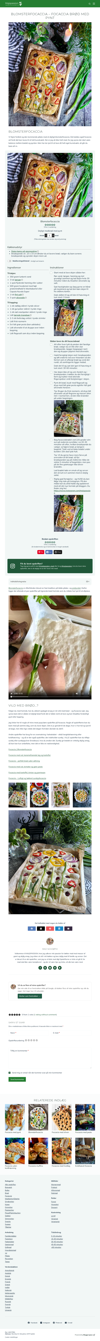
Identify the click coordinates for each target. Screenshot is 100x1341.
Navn (13, 1033)
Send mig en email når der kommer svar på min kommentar (37, 1073)
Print (59, 552)
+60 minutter (56, 1247)
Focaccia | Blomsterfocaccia (20, 749)
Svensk (8, 1304)
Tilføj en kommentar (19, 1051)
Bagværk (8, 1187)
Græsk (7, 1285)
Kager (7, 1204)
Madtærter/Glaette (12, 1199)
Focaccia (8, 1196)
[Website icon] (45, 968)
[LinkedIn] (59, 928)
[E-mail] (68, 928)
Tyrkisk (7, 1307)
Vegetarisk (55, 1222)
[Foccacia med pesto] (85, 1117)
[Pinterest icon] (55, 968)
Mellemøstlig (10, 1293)
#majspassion (67, 566)
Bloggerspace (88, 1335)
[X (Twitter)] (41, 928)
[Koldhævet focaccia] (85, 1151)
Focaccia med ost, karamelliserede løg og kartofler (30, 755)
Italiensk (8, 1290)
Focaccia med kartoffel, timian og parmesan (27, 772)
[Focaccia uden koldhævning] (15, 1151)
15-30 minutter (57, 1239)
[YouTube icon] (60, 968)
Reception (9, 1259)
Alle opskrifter (10, 1184)
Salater (8, 1216)
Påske (7, 1256)
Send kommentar (17, 1079)
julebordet (76, 588)
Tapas (7, 1262)
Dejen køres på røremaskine (24, 251)
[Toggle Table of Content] (86, 581)
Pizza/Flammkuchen (12, 1213)
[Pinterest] (50, 928)
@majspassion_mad (46, 566)
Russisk (8, 1302)
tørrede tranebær (22, 315)
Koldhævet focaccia (83, 1166)
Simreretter (9, 1219)
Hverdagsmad (10, 1250)
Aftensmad (55, 1190)
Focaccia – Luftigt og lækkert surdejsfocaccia (27, 778)
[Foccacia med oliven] (62, 1117)
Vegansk (54, 1219)
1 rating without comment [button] (45, 1014)
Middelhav (9, 1299)
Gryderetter (9, 1201)
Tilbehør (8, 1227)
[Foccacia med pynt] (15, 1117)
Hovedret (55, 1204)
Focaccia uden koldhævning (11, 1167)
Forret (53, 1202)
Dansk (7, 1276)
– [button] (45, 235)
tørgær (18, 280)
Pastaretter (9, 1210)
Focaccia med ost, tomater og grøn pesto (26, 766)
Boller (7, 1190)
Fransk (7, 1282)
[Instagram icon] (50, 968)
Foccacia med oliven (60, 1132)
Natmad (54, 1193)
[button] (46, 224)
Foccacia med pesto (83, 1132)
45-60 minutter (57, 1244)
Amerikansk (9, 1270)
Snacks (8, 1221)
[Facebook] (32, 928)
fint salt (18, 294)
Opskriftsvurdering (16, 1040)
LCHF (53, 1216)
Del (50, 552)
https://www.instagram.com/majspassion (72, 491)
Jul (6, 1253)
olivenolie (20, 297)
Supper (8, 1224)
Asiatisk (8, 1273)
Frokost (54, 1187)
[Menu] (94, 4)
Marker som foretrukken (29, 996)
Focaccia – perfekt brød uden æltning (24, 761)
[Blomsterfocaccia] (38, 1117)
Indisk (7, 1287)
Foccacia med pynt (13, 1132)
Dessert (54, 1207)
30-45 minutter (57, 1242)
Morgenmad (56, 1184)
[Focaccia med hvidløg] (62, 1151)
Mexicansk (9, 1296)
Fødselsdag (9, 1242)
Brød (7, 1193)
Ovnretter (9, 1207)
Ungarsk (8, 1310)
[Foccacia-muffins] (38, 1151)
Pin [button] (41, 552)
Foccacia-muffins (35, 1166)
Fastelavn (9, 1239)
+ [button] (53, 235)
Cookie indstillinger (11, 1337)
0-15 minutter (56, 1236)
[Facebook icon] (40, 968)
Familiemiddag (10, 1236)
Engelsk (8, 1279)
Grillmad (8, 1247)
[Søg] (89, 4)
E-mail (56, 1033)
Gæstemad (9, 1244)
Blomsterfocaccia (16, 588)
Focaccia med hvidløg (61, 1166)
